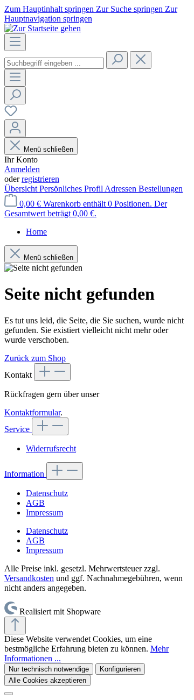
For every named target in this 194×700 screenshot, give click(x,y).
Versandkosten (29, 578)
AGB (35, 502)
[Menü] (15, 42)
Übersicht (21, 188)
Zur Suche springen (130, 8)
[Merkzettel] (10, 114)
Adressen (121, 188)
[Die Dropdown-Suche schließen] (140, 60)
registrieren (40, 178)
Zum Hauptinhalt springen (50, 8)
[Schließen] (8, 693)
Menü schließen (48, 149)
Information (25, 473)
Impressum (44, 512)
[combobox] (54, 63)
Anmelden (22, 169)
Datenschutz (47, 493)
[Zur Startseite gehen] (42, 28)
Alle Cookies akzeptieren (47, 680)
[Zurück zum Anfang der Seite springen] (15, 625)
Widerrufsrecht (51, 448)
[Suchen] (117, 60)
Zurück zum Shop (35, 358)
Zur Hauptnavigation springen (90, 13)
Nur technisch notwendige (49, 669)
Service (18, 429)
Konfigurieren (120, 669)
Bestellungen (160, 188)
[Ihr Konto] (15, 128)
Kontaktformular (32, 412)
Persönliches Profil (72, 188)
